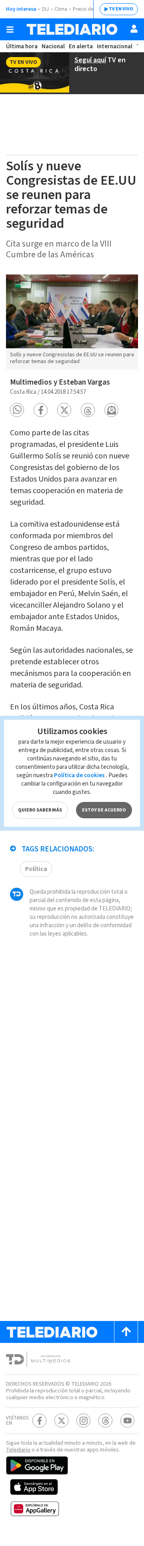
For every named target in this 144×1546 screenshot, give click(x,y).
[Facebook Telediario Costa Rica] (39, 1421)
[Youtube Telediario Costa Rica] (127, 1421)
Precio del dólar (90, 9)
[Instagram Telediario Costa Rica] (83, 1421)
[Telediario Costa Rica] (72, 29)
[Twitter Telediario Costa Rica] (61, 1421)
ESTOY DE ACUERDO (104, 810)
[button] (17, 410)
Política (36, 869)
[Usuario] (134, 29)
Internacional (114, 46)
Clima (60, 9)
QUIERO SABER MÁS (40, 810)
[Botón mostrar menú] (10, 30)
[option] (72, 322)
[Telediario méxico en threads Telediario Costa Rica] (105, 1421)
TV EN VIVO (121, 9)
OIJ (45, 9)
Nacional (53, 46)
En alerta (81, 46)
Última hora (22, 46)
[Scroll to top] (126, 1332)
